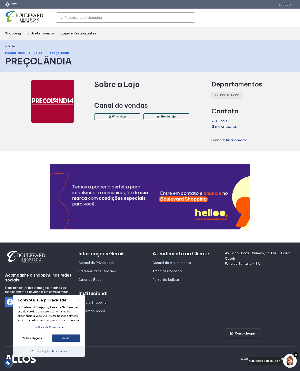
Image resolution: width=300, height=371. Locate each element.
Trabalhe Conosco (167, 271)
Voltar (10, 46)
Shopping (13, 33)
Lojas (38, 53)
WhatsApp (119, 116)
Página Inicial (15, 53)
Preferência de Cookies (97, 271)
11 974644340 (227, 127)
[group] (150, 196)
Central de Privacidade (96, 263)
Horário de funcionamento (230, 140)
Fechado (286, 4)
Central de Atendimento (171, 263)
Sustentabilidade (91, 311)
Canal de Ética (90, 280)
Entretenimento (41, 33)
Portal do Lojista (165, 280)
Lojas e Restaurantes (78, 33)
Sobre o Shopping (92, 302)
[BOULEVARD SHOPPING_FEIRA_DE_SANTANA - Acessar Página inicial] (24, 17)
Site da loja (166, 116)
